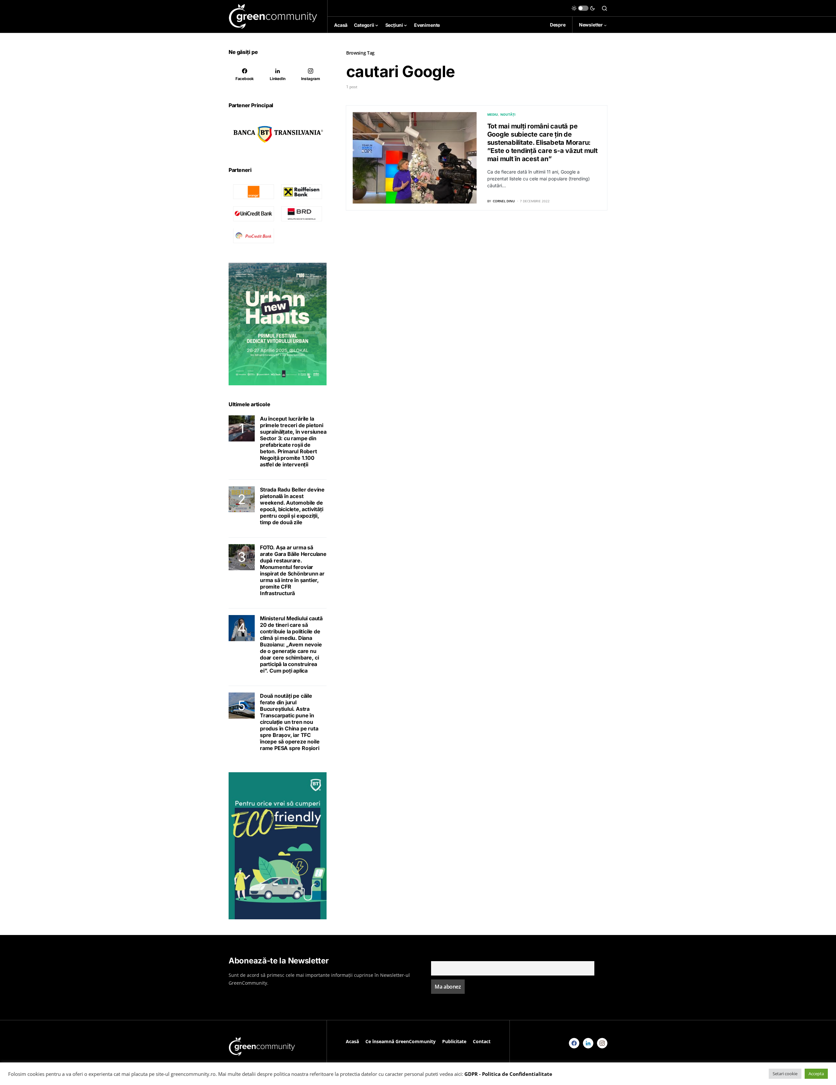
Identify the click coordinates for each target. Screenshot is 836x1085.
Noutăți (507, 114)
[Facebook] (574, 1043)
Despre (558, 24)
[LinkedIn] (588, 1043)
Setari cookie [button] (785, 1074)
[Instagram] (602, 1043)
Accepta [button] (816, 1074)
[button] (583, 8)
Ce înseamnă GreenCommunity (400, 1041)
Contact (481, 1041)
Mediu (492, 114)
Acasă (352, 1041)
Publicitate (454, 1041)
